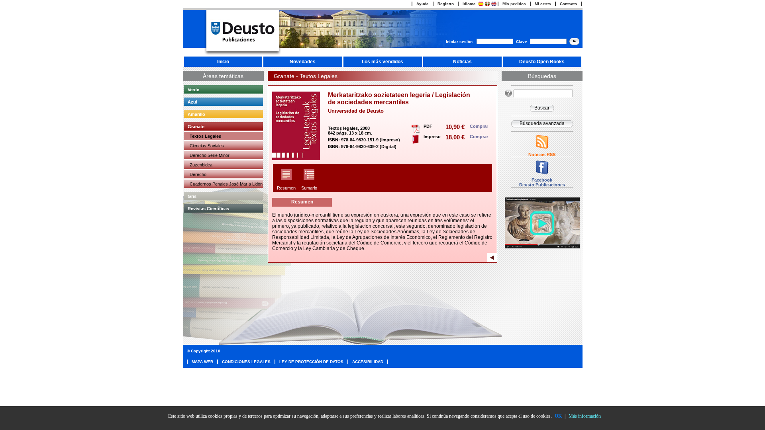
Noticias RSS (541, 154)
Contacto (568, 4)
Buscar (541, 108)
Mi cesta (543, 4)
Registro (445, 4)
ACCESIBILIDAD (367, 362)
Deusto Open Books (542, 61)
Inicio (223, 61)
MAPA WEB (202, 362)
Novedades (303, 61)
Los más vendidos (382, 61)
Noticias (462, 61)
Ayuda (422, 4)
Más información (585, 416)
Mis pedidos (514, 4)
